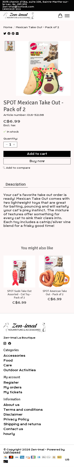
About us (11, 405)
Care (7, 365)
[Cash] (54, 457)
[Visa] (16, 457)
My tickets (12, 392)
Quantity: (10, 138)
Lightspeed (11, 452)
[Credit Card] (5, 457)
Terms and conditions (23, 409)
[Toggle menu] (67, 15)
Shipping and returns (22, 424)
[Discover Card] (27, 457)
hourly (9, 434)
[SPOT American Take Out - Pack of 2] (55, 271)
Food (8, 360)
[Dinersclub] (38, 457)
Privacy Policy (16, 419)
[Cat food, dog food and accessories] (18, 15)
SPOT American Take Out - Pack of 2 (55, 292)
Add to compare (18, 167)
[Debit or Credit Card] (5, 461)
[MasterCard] (11, 457)
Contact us (13, 429)
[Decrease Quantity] (6, 144)
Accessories (14, 355)
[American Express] (22, 457)
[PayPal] (59, 457)
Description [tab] (16, 184)
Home (7, 27)
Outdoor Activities (19, 370)
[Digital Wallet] (46, 457)
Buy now (37, 161)
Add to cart (37, 154)
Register (11, 382)
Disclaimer (13, 414)
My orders (12, 387)
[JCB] (33, 457)
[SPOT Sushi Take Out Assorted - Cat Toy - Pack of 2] (19, 271)
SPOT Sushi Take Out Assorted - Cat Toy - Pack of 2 (19, 294)
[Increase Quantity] (14, 144)
